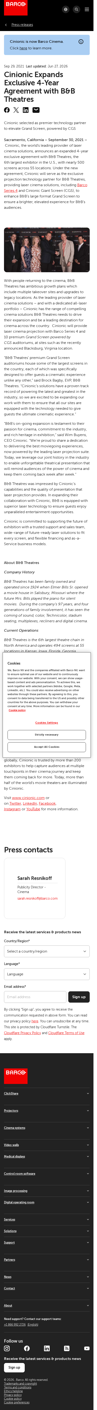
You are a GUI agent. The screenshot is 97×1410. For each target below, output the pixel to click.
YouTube (33, 809)
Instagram (12, 809)
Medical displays (14, 1156)
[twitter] (16, 110)
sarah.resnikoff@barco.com (37, 898)
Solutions (10, 1231)
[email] (36, 110)
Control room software (19, 1173)
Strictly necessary (46, 735)
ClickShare (11, 1093)
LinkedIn (30, 803)
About (8, 1305)
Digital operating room (19, 1202)
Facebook (47, 803)
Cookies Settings (46, 723)
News (7, 1277)
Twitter (15, 803)
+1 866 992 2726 (21, 1324)
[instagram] (7, 1348)
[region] (46, 705)
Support (9, 1242)
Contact (9, 1288)
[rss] (67, 1348)
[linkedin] (25, 110)
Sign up (79, 997)
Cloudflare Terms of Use (66, 1033)
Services (9, 1219)
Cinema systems (14, 1128)
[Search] (76, 9)
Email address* (15, 987)
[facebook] (7, 110)
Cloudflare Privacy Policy (22, 1033)
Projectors (11, 1110)
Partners (9, 1259)
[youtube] (87, 1348)
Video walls (11, 1145)
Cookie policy (17, 710)
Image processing (15, 1191)
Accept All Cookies (46, 747)
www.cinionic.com (28, 798)
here (23, 48)
